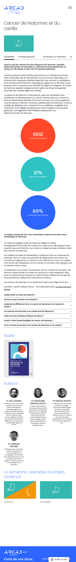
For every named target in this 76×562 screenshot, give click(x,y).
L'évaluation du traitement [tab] (54, 57)
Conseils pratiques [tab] (26, 57)
